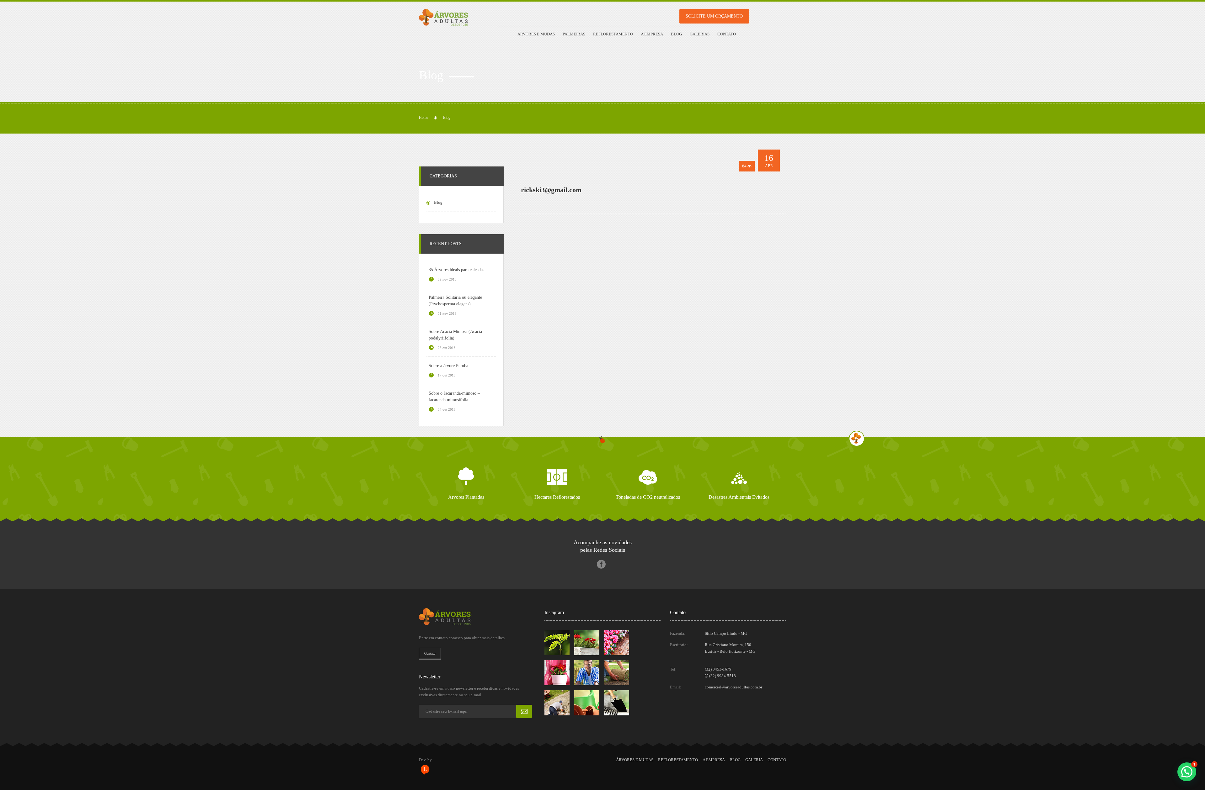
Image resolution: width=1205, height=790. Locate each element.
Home (423, 117)
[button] (1186, 771)
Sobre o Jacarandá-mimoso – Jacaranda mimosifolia (454, 396)
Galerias (700, 34)
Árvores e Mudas (536, 34)
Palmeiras (574, 34)
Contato (726, 34)
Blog (676, 34)
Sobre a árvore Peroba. (449, 365)
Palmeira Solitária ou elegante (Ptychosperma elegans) (455, 300)
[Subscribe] (524, 711)
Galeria (754, 759)
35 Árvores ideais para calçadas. (457, 269)
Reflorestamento (613, 34)
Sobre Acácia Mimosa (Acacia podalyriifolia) (455, 334)
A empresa (652, 34)
